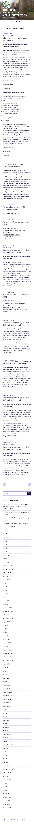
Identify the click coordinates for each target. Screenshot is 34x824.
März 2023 (6, 681)
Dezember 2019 (7, 804)
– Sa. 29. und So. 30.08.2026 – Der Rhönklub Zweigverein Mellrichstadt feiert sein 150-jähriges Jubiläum (16, 506)
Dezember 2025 (7, 566)
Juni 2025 (5, 587)
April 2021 (6, 762)
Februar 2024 (7, 643)
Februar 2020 (7, 797)
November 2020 (8, 769)
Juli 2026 (5, 541)
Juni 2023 (5, 671)
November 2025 (8, 569)
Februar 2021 (7, 766)
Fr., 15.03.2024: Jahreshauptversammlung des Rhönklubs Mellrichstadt (14, 38)
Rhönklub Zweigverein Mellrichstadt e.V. (15, 12)
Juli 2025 (5, 583)
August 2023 (7, 664)
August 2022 (7, 706)
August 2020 (7, 780)
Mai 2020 (5, 790)
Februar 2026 (7, 559)
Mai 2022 (5, 716)
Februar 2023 (7, 685)
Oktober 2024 (7, 615)
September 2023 (8, 660)
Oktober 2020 (7, 773)
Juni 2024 (5, 629)
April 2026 (6, 552)
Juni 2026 (5, 545)
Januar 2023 (6, 688)
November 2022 (8, 695)
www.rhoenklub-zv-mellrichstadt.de (13, 65)
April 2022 (6, 720)
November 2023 (8, 653)
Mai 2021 (5, 759)
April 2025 (6, 594)
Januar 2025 (6, 604)
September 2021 (8, 745)
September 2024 (8, 618)
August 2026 (7, 537)
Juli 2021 (5, 752)
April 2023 (6, 678)
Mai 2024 (5, 632)
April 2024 (6, 636)
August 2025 (7, 580)
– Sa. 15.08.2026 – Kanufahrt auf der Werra (15, 523)
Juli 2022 (5, 709)
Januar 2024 (6, 646)
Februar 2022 (7, 727)
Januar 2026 (6, 562)
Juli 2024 (5, 625)
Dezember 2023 (7, 650)
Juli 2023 (5, 667)
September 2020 (8, 776)
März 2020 (6, 794)
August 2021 (6, 748)
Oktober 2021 (7, 741)
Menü (18, 22)
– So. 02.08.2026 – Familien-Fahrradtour (14, 527)
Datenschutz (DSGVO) (9, 820)
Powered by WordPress (24, 820)
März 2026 (6, 555)
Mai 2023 (5, 674)
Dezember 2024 (7, 608)
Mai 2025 (5, 590)
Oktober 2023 (7, 657)
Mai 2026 (5, 548)
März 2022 (6, 723)
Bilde (19, 213)
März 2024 (6, 639)
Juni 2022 (5, 713)
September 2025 (8, 576)
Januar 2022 (6, 730)
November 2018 (8, 808)
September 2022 (8, 702)
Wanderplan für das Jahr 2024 (11, 234)
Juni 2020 (5, 787)
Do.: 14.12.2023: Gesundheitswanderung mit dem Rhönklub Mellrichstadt (15, 446)
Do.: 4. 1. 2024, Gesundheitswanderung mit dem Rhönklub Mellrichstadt (15, 397)
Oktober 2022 (7, 699)
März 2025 (6, 597)
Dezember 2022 (7, 692)
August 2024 (7, 622)
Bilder (4, 213)
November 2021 (7, 738)
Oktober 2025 (7, 573)
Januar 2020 (6, 801)
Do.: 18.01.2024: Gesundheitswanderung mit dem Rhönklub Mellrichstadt (15, 250)
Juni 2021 (5, 755)
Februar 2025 (7, 601)
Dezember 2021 (7, 734)
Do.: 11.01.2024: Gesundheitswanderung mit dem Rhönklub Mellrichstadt (15, 322)
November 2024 (8, 611)
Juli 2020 (5, 783)
